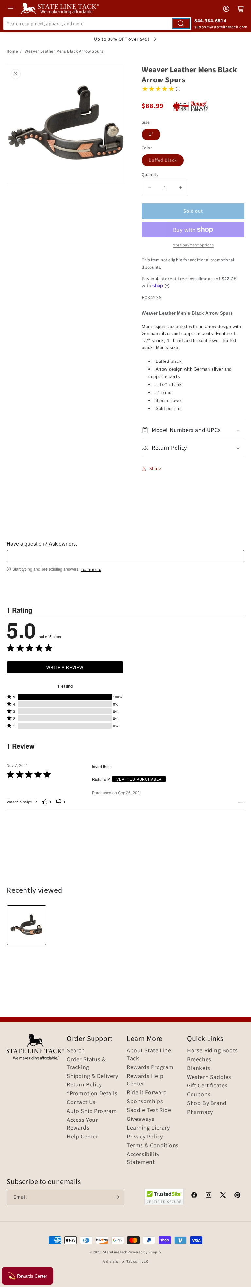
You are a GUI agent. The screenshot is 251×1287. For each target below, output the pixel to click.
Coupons (198, 1095)
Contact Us (81, 1102)
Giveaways (140, 1119)
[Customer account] (226, 9)
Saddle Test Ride (149, 1110)
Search (76, 1051)
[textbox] (125, 556)
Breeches (199, 1060)
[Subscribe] (116, 1197)
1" (151, 134)
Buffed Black (163, 160)
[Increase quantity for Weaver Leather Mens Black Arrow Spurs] (180, 187)
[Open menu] (10, 8)
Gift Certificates (207, 1086)
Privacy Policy (145, 1137)
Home (12, 51)
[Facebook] (194, 1196)
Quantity (150, 175)
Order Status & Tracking (86, 1063)
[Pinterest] (237, 1196)
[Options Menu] (240, 802)
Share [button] (155, 469)
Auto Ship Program (92, 1111)
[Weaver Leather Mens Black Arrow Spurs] (26, 925)
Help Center (82, 1137)
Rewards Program (150, 1067)
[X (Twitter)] (223, 1196)
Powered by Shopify (144, 1252)
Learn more (91, 569)
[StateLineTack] (60, 8)
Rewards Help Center (145, 1080)
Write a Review (64, 667)
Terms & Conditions (153, 1146)
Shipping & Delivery (92, 1076)
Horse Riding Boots (212, 1051)
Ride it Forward (147, 1093)
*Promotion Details (92, 1094)
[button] (193, 430)
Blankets (198, 1068)
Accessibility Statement (143, 1158)
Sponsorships (145, 1101)
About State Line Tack (149, 1055)
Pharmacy (200, 1112)
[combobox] (97, 23)
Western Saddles (209, 1077)
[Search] (181, 23)
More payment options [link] (193, 245)
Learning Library (148, 1128)
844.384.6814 (210, 20)
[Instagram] (208, 1196)
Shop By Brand (206, 1103)
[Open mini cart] (240, 9)
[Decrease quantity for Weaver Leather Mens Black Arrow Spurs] (149, 187)
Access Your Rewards (82, 1124)
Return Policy (84, 1085)
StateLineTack (115, 1252)
